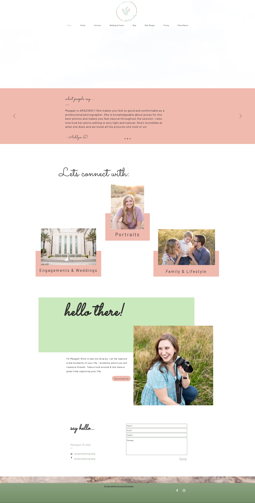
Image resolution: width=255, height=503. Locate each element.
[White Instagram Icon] (184, 490)
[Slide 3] (130, 138)
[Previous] (14, 116)
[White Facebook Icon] (177, 490)
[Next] (241, 116)
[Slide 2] (127, 138)
